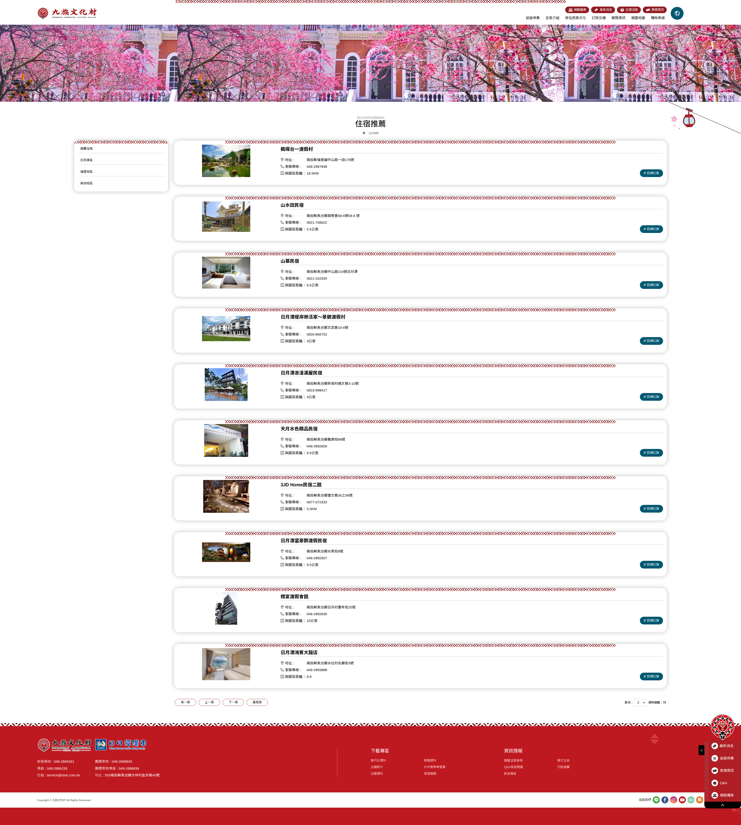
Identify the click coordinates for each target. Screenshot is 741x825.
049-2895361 (64, 761)
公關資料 (377, 773)
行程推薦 (563, 767)
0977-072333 (317, 502)
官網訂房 (653, 173)
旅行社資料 (378, 760)
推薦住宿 (86, 148)
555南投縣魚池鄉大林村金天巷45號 (132, 775)
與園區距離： (295, 173)
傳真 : (41, 768)
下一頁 (233, 702)
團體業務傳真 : (106, 768)
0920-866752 (317, 334)
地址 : (289, 160)
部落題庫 (430, 773)
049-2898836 (129, 768)
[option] (370, 63)
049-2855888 (317, 670)
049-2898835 (122, 761)
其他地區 (86, 183)
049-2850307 (317, 558)
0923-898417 (317, 390)
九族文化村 (67, 13)
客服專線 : (292, 167)
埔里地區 (86, 171)
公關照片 (377, 767)
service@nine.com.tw (63, 775)
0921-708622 (317, 222)
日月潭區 (86, 160)
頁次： (629, 702)
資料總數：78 (657, 702)
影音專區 (510, 773)
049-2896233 (57, 768)
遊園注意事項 (513, 760)
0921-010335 (317, 278)
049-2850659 (317, 446)
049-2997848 (317, 167)
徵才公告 (563, 760)
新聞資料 (430, 760)
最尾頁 (257, 702)
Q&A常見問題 (513, 767)
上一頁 (209, 702)
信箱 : (41, 775)
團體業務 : (103, 761)
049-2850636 (317, 614)
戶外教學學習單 (435, 767)
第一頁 (185, 702)
